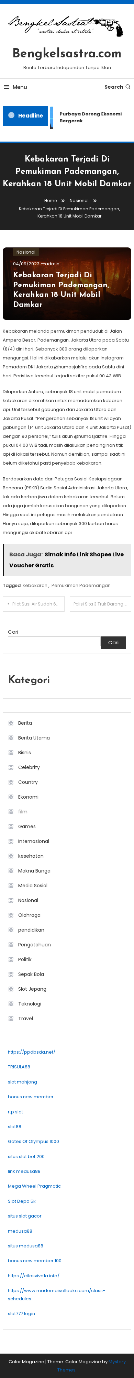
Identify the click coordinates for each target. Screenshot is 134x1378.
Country (28, 782)
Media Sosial (32, 885)
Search (113, 87)
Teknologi (29, 1003)
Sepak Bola (31, 974)
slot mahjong (22, 1082)
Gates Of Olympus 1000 (33, 1141)
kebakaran (35, 585)
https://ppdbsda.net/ (31, 1052)
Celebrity (29, 767)
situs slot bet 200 (26, 1156)
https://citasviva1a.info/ (33, 1276)
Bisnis (24, 752)
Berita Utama (34, 737)
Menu (20, 87)
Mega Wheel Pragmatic (34, 1186)
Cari (13, 631)
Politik (25, 959)
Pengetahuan (34, 944)
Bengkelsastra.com (67, 54)
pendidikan (31, 929)
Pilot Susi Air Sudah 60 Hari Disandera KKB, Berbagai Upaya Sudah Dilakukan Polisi (38, 604)
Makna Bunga (34, 870)
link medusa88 (24, 1171)
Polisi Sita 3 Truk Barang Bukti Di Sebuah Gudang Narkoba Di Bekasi (103, 604)
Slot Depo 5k (22, 1201)
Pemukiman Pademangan (81, 585)
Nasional (25, 252)
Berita (25, 723)
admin (52, 263)
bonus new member (31, 1096)
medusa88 (20, 1231)
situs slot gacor (25, 1216)
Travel (25, 1018)
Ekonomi (28, 796)
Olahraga (29, 915)
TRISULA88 (19, 1067)
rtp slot (15, 1112)
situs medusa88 (25, 1246)
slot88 (14, 1126)
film (22, 811)
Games (27, 826)
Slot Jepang (32, 989)
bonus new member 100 (35, 1260)
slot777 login (21, 1313)
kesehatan (31, 856)
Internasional (33, 841)
